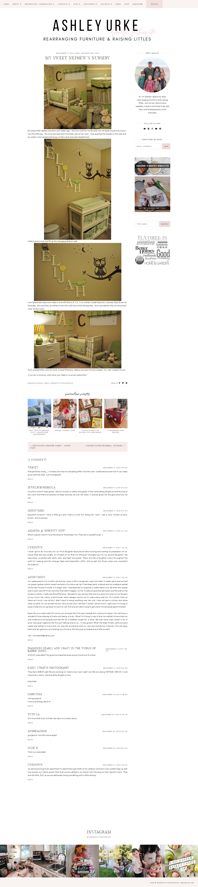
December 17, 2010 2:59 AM (115, 468)
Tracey (33, 467)
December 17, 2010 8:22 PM (115, 668)
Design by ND (187, 883)
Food (118, 4)
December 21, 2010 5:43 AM (115, 765)
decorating (87, 53)
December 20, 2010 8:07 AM (115, 731)
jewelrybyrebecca (42, 487)
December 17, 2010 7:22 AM (115, 548)
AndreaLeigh (37, 731)
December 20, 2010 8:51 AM (115, 748)
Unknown (35, 547)
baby (77, 53)
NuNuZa (34, 714)
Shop (126, 4)
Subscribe (138, 4)
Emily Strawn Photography (48, 668)
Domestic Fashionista (100, 837)
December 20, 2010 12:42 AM (115, 714)
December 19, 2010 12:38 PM (115, 694)
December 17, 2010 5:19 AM (115, 488)
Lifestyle (63, 4)
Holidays (105, 4)
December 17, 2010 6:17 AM (115, 531)
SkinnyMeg (36, 510)
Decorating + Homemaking (38, 4)
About (16, 4)
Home (6, 4)
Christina (35, 694)
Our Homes (89, 4)
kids (97, 53)
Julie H (33, 748)
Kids (76, 4)
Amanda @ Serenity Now (46, 530)
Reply (30, 479)
